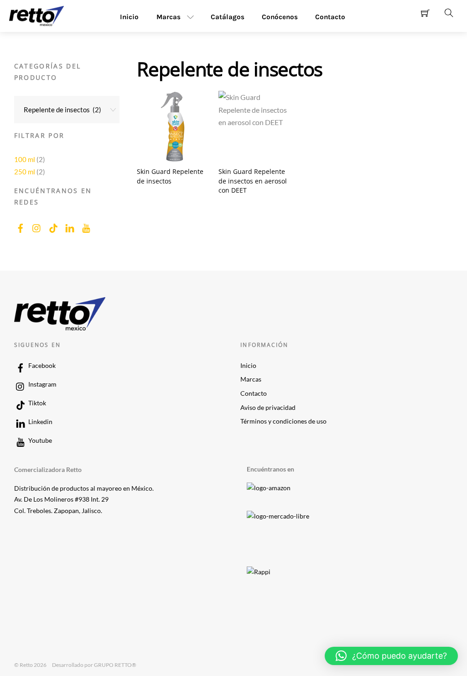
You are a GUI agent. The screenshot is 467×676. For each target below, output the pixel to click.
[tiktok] (53, 226)
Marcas (168, 17)
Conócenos (280, 17)
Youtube (39, 440)
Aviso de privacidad (268, 407)
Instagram (42, 384)
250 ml (24, 172)
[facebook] (20, 226)
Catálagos (227, 17)
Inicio (129, 17)
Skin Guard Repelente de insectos (170, 176)
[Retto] (36, 15)
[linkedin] (69, 226)
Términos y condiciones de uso (283, 421)
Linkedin (39, 421)
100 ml (24, 159)
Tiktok (36, 403)
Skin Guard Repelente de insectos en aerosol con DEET (252, 181)
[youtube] (86, 226)
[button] (391, 656)
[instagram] (37, 226)
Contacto (330, 17)
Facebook (41, 365)
